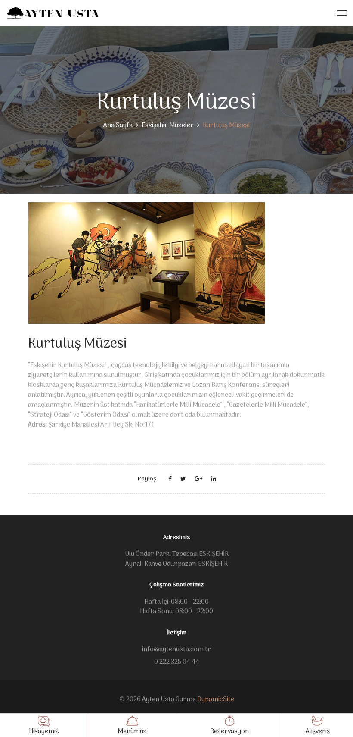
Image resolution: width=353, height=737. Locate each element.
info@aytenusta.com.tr (176, 649)
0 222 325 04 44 (176, 662)
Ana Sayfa (118, 125)
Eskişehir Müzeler (168, 125)
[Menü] (342, 13)
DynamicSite (215, 699)
